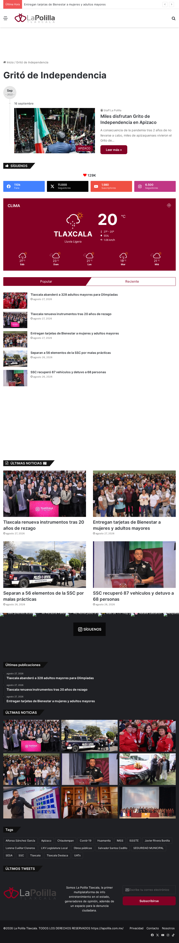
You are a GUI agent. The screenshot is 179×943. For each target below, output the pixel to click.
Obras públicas (83, 848)
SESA (9, 855)
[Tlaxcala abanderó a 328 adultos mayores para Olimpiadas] (15, 300)
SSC (21, 855)
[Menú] (5, 20)
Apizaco (46, 840)
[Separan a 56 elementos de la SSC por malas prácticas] (15, 359)
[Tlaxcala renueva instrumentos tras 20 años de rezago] (15, 320)
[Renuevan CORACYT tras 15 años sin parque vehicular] (147, 769)
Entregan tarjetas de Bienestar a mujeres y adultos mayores (75, 333)
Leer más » (114, 150)
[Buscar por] (173, 20)
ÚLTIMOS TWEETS (20, 869)
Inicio (10, 62)
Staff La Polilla (112, 110)
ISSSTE (134, 840)
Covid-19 (85, 840)
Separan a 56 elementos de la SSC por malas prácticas (61, 4)
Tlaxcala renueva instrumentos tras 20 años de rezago (71, 314)
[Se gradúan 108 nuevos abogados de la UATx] (147, 802)
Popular (46, 281)
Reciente (132, 281)
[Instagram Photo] (16, 629)
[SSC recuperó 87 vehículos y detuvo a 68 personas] (15, 378)
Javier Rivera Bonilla (157, 840)
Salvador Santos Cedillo (112, 848)
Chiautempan (65, 840)
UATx (77, 855)
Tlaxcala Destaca (57, 855)
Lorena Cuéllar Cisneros (20, 848)
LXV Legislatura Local (54, 848)
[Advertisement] (89, 41)
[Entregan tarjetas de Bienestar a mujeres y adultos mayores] (15, 339)
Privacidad (136, 928)
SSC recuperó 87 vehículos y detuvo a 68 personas (68, 372)
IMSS (120, 840)
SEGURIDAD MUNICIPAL (148, 848)
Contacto (152, 928)
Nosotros (168, 928)
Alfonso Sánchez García (20, 840)
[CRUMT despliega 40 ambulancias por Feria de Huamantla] (31, 802)
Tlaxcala (35, 855)
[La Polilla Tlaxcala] (35, 18)
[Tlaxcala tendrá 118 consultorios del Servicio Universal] (89, 802)
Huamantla (104, 840)
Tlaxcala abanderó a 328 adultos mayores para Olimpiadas (74, 294)
